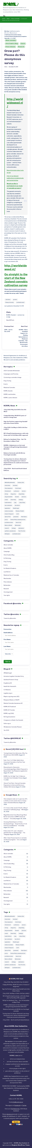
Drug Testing (7, 381)
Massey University (9, 302)
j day (15, 502)
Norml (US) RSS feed (15, 749)
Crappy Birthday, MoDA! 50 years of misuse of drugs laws (15, 416)
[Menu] (4, 15)
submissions (21, 528)
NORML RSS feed (17, 979)
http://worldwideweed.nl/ (15, 102)
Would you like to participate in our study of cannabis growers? (14, 186)
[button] (10, 320)
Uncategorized (8, 592)
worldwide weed (20, 302)
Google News (11, 795)
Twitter (24, 1105)
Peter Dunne (24, 516)
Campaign (7, 551)
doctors (24, 491)
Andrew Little (21, 482)
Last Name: (7, 646)
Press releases (10, 46)
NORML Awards (8, 391)
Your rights (7, 595)
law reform (17, 505)
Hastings (21, 499)
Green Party (13, 499)
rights (24, 1068)
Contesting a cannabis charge (12, 377)
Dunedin (17, 496)
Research (21, 46)
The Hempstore (15, 1109)
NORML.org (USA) (9, 713)
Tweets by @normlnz (10, 618)
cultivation (7, 299)
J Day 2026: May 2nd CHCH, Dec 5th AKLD (15, 410)
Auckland (15, 485)
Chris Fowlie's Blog (12, 43)
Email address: (8, 632)
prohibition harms (9, 522)
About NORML (8, 548)
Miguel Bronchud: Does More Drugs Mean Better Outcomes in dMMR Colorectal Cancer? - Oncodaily (15, 816)
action (18, 1064)
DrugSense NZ (8, 683)
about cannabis (23, 1061)
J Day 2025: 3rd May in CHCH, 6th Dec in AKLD (15, 428)
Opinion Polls (8, 516)
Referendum (18, 525)
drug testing (21, 494)
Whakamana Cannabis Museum (13, 727)
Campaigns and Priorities (11, 374)
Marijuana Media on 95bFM (11, 700)
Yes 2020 (6, 730)
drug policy (13, 494)
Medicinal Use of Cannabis (11, 575)
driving (6, 494)
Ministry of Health (20, 511)
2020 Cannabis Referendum (12, 370)
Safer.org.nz (7, 723)
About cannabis (11, 40)
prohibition (17, 1073)
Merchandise (7, 578)
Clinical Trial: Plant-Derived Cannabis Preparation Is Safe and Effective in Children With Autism (15, 785)
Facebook (17, 1105)
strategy (14, 528)
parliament (15, 516)
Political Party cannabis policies (17, 519)
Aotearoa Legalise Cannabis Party (14, 676)
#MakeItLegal (8, 673)
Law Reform (7, 572)
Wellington (7, 533)
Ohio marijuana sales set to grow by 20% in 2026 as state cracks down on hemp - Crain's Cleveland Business (15, 800)
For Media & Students (10, 568)
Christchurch (8, 491)
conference (16, 491)
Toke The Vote (21, 531)
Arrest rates (7, 485)
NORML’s (15, 447)
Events (23, 43)
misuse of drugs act (9, 514)
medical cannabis (9, 511)
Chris (8, 312)
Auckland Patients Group (11, 679)
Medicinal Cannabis (9, 387)
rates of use (18, 522)
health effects (8, 502)
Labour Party (22, 502)
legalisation (7, 508)
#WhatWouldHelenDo (10, 482)
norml (17, 514)
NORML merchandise (9, 394)
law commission (8, 505)
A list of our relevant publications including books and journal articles (15, 178)
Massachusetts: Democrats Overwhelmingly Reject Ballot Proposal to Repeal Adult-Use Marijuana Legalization (16, 769)
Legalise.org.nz (8, 693)
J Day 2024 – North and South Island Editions (15, 469)
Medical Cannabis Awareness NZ (13, 703)
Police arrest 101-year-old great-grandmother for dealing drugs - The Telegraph (14, 832)
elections (24, 496)
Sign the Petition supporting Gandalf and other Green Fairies (15, 422)
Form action (7, 629)
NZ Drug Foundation (9, 717)
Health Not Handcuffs (10, 686)
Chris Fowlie (18, 488)
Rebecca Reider (8, 525)
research (7, 528)
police (6, 519)
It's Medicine (7, 689)
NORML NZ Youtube (9, 710)
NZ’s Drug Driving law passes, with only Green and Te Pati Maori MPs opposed (16, 434)
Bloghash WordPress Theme (21, 1145)
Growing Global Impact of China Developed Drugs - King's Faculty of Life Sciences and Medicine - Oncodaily (15, 823)
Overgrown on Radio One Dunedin (13, 720)
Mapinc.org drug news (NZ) (11, 696)
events (6, 499)
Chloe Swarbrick (8, 488)
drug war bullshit (8, 496)
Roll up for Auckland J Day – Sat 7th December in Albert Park (15, 440)
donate (9, 1114)
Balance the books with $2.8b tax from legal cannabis (14, 454)
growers (15, 299)
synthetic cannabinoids (10, 531)
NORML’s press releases (10, 397)
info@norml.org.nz (17, 1102)
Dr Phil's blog (7, 558)
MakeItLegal (16, 508)
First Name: (7, 639)
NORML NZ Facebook (10, 706)
